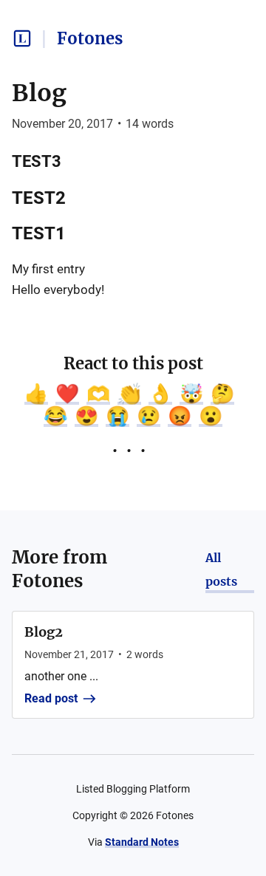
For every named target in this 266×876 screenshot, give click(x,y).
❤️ (67, 394)
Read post (51, 698)
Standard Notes (142, 842)
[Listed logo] (22, 38)
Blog (39, 93)
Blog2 (43, 631)
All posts (221, 569)
